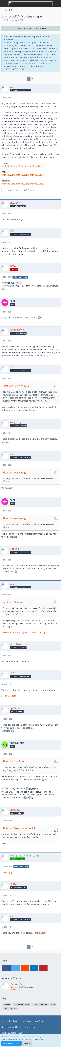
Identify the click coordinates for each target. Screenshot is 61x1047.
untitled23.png (22, 166)
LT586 (44, 932)
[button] (6, 968)
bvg (53, 1004)
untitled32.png (22, 183)
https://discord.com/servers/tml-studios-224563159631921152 (23, 68)
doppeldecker (10, 1008)
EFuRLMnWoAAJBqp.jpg (12, 632)
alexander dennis (21, 1004)
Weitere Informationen (11, 1043)
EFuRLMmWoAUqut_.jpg (35, 632)
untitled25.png (8, 174)
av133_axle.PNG (8, 696)
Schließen (27, 1043)
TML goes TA (17, 984)
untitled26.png (22, 174)
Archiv (13, 989)
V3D (6, 20)
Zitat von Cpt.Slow (13, 761)
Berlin (7, 1004)
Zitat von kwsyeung (14, 472)
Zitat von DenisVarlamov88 (19, 828)
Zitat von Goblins (13, 602)
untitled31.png (8, 183)
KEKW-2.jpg (6, 872)
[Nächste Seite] (36, 79)
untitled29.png (8, 166)
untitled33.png (37, 183)
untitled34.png (37, 174)
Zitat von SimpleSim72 (16, 386)
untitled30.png (37, 166)
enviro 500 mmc (41, 1004)
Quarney (14, 987)
